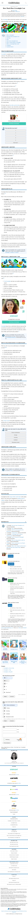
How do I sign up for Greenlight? (18, 537)
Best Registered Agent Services (14, 878)
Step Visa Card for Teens (12, 578)
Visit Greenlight (7, 281)
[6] (3, 278)
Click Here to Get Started (14, 123)
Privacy (15, 911)
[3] (13, 155)
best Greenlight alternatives (10, 337)
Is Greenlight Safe (14, 831)
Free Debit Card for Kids (23, 649)
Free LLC (14, 876)
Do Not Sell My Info (20, 911)
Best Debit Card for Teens (14, 842)
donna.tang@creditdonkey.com (7, 627)
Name (18, 729)
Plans (8, 39)
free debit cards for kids (14, 105)
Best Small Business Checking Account (14, 871)
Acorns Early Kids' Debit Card (13, 561)
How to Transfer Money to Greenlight (13, 42)
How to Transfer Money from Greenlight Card (14, 835)
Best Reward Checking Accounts (14, 882)
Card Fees (8, 38)
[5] (13, 273)
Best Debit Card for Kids (14, 844)
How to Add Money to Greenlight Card (14, 837)
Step (11, 470)
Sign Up (10, 605)
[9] (6, 347)
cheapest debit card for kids (14, 496)
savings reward (6, 420)
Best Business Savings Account (14, 867)
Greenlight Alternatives (5, 649)
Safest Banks (14, 869)
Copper (14, 814)
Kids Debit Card (17, 747)
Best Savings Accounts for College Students (14, 884)
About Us (3, 911)
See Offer (17, 774)
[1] (17, 82)
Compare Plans (14, 532)
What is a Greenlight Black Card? (13, 43)
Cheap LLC (14, 880)
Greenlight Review (14, 649)
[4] (5, 193)
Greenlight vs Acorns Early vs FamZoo (14, 820)
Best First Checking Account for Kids (22, 662)
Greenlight (17, 11)
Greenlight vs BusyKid (8, 671)
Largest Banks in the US (14, 863)
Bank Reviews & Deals (9, 747)
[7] (18, 331)
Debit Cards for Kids (14, 662)
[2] (15, 85)
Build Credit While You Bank (13, 602)
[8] (5, 347)
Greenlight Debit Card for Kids (14, 121)
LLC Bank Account (14, 865)
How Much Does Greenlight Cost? (13, 36)
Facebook (25, 627)
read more (22, 16)
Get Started (10, 556)
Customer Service (10, 46)
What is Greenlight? (10, 35)
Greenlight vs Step (7, 669)
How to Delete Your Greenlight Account (14, 833)
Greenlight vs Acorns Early (9, 668)
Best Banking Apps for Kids (5, 662)
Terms (25, 911)
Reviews (6, 911)
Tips (12, 911)
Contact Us (14, 912)
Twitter (19, 627)
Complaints (9, 45)
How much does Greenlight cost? (18, 525)
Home (2, 747)
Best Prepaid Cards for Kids (14, 846)
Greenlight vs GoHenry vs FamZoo (11, 252)
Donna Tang (14, 10)
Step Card (14, 826)
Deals (10, 911)
